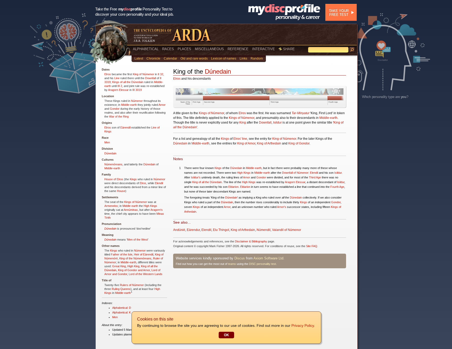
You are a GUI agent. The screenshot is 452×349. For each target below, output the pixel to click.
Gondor (115, 108)
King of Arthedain (269, 143)
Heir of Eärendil (143, 254)
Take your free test (338, 12)
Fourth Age (333, 102)
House (121, 191)
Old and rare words (194, 58)
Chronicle (153, 58)
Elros (107, 74)
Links (243, 58)
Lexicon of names (223, 58)
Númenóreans (113, 164)
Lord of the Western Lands (145, 274)
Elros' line (240, 139)
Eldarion (233, 186)
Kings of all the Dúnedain (127, 82)
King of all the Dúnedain (207, 182)
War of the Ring (119, 116)
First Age (196, 102)
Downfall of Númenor (295, 172)
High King (133, 266)
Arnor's (281, 206)
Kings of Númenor (135, 201)
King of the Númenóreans (135, 258)
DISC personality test (262, 263)
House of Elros (113, 179)
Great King (119, 266)
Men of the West (137, 239)
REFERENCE (238, 49)
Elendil (159, 183)
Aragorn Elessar (118, 89)
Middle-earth (129, 104)
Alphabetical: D (121, 307)
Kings (133, 179)
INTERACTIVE (263, 49)
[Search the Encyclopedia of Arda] (352, 50)
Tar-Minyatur (300, 113)
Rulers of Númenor (132, 285)
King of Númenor (143, 74)
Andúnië (179, 230)
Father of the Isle (121, 254)
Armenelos (111, 205)
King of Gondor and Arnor (134, 270)
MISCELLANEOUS (209, 49)
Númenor (137, 100)
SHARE (288, 49)
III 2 (119, 86)
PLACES (184, 49)
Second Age (209, 102)
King (242, 122)
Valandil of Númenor (286, 230)
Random (257, 58)
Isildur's (196, 177)
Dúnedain (110, 153)
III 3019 (137, 89)
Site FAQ (311, 246)
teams (232, 263)
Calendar (170, 58)
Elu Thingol (221, 230)
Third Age (274, 102)
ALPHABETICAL (146, 49)
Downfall (150, 78)
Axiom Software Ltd (268, 258)
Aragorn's (156, 209)
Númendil (263, 230)
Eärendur (193, 230)
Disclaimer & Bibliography (251, 241)
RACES (168, 49)
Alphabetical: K (121, 312)
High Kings (150, 205)
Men (107, 142)
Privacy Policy (302, 325)
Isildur (277, 122)
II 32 (160, 74)
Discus (239, 258)
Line (117, 78)
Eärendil (125, 127)
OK (226, 335)
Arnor (162, 104)
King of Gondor (298, 143)
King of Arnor (246, 143)
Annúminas (131, 209)
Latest (138, 58)
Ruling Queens (121, 288)
